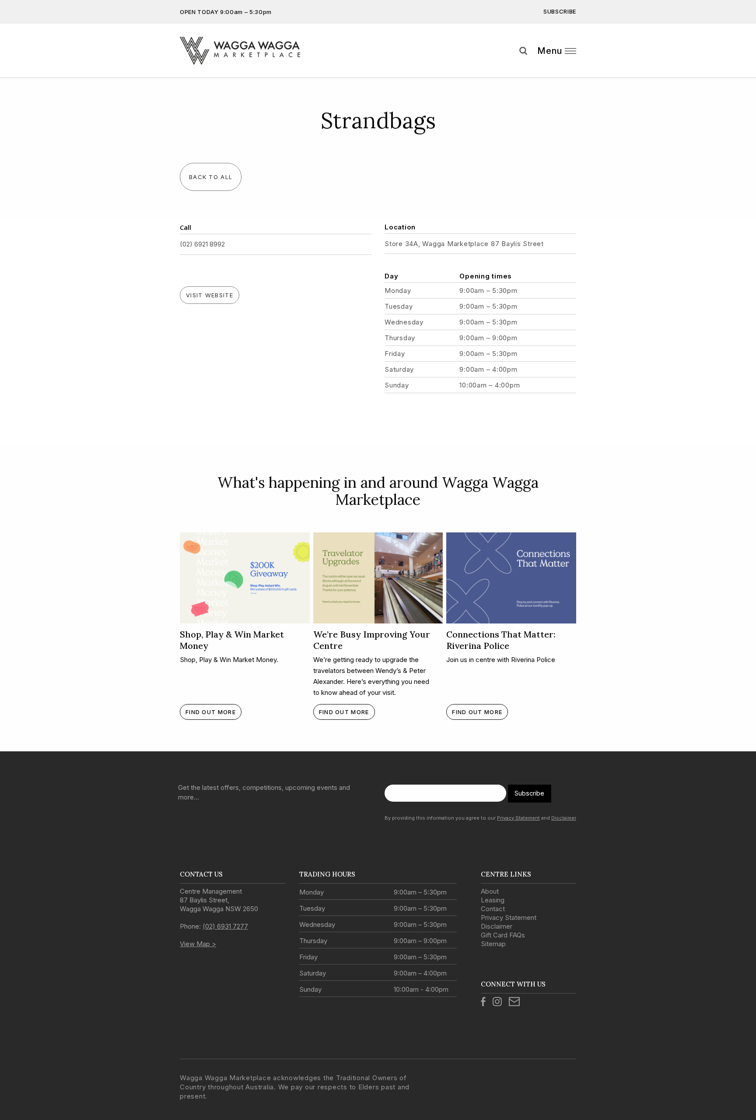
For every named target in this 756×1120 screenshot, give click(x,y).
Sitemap (493, 944)
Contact (493, 909)
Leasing (492, 900)
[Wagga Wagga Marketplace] (240, 51)
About (490, 891)
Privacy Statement (518, 818)
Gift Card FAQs (503, 935)
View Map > (198, 944)
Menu (549, 51)
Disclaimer (563, 818)
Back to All (210, 176)
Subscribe (559, 11)
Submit (743, 66)
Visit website (209, 295)
